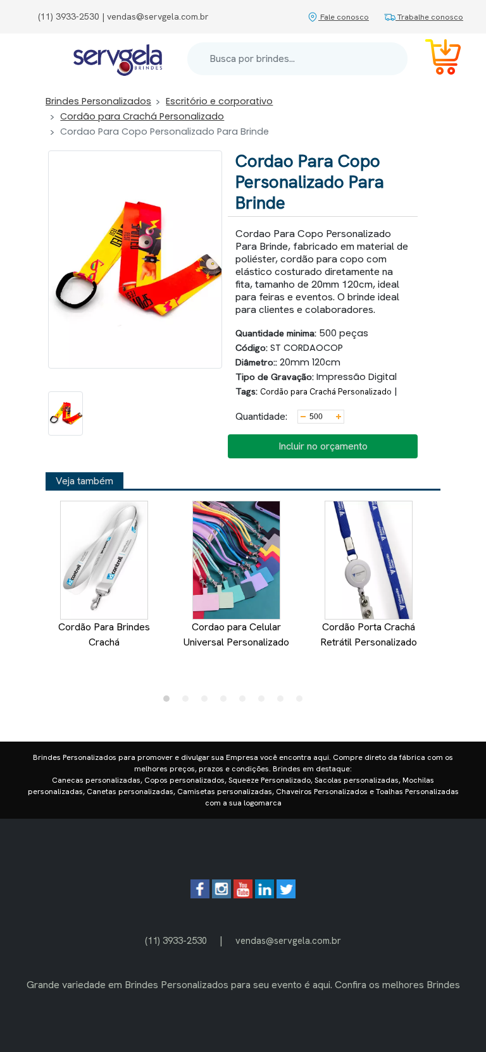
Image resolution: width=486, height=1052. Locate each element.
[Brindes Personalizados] (117, 59)
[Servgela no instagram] (221, 895)
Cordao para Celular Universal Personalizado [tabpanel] (236, 634)
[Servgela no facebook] (199, 895)
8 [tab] (302, 701)
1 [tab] (169, 701)
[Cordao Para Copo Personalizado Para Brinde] (65, 413)
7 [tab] (283, 701)
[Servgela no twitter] (286, 895)
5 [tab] (245, 701)
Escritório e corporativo (219, 101)
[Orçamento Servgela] (435, 59)
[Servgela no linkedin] (264, 895)
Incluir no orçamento (323, 446)
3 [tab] (207, 701)
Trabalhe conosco (429, 16)
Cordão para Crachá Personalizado (142, 116)
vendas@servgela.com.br (288, 940)
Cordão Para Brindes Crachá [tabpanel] (104, 634)
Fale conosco (343, 16)
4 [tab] (226, 701)
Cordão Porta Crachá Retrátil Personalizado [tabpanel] (368, 634)
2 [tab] (188, 701)
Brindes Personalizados (98, 101)
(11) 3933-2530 (176, 940)
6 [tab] (264, 701)
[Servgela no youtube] (243, 895)
